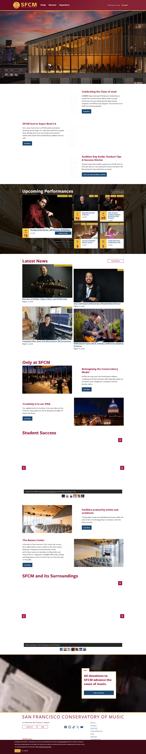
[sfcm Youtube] (81, 727)
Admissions (93, 725)
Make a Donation (99, 693)
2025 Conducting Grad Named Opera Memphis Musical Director (97, 303)
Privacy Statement (63, 741)
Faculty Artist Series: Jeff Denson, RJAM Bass (50, 230)
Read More (86, 111)
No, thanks (25, 750)
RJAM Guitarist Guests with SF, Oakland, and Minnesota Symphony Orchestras (98, 344)
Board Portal (93, 728)
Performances (111, 5)
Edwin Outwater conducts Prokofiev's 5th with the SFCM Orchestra (114, 215)
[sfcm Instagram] (69, 727)
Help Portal (93, 736)
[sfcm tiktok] (73, 727)
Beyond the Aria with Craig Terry (88, 213)
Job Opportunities (95, 739)
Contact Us (29, 727)
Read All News (115, 261)
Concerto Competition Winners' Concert (88, 241)
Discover (52, 4)
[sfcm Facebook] (65, 727)
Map (42, 727)
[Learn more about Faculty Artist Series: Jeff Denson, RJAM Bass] (47, 211)
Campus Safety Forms (96, 731)
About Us (92, 722)
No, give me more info (43, 746)
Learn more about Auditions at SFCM (94, 174)
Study (43, 4)
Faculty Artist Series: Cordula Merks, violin (114, 241)
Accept (17, 751)
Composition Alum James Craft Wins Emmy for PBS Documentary (46, 341)
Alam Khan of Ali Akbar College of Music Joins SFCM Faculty (44, 299)
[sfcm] (25, 5)
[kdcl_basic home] (73, 716)
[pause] (120, 440)
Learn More (86, 389)
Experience (64, 4)
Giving (118, 5)
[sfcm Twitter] (77, 727)
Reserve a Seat (63, 233)
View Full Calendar (117, 192)
